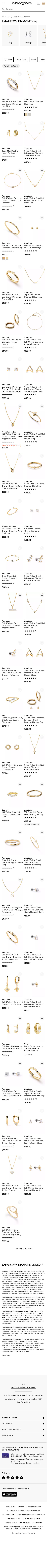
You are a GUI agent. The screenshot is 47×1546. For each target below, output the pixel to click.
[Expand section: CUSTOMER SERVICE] (23, 1418)
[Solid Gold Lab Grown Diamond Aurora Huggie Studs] (34, 653)
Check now (36, 1463)
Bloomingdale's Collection (21, 1307)
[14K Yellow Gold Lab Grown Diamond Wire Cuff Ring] (12, 511)
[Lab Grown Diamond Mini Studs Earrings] (34, 228)
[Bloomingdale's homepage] (3, 17)
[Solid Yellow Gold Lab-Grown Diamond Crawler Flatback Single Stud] (12, 653)
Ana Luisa (40, 1305)
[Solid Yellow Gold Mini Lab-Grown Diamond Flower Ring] (34, 416)
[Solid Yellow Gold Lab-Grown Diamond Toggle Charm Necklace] (12, 605)
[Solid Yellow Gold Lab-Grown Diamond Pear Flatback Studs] (34, 1121)
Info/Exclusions (23, 1402)
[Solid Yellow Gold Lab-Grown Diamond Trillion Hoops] (12, 1121)
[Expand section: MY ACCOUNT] (23, 1424)
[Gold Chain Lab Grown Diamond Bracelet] (12, 558)
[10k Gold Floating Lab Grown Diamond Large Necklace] (12, 890)
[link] (12, 106)
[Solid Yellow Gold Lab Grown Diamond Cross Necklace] (34, 747)
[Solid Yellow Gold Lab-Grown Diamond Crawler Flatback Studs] (34, 558)
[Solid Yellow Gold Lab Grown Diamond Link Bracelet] (12, 180)
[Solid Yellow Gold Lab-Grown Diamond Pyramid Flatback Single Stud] (34, 984)
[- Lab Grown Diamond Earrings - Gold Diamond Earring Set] (34, 700)
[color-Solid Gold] (7, 258)
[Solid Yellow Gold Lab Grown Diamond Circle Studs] (12, 747)
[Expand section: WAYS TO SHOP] (23, 1436)
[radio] (26, 114)
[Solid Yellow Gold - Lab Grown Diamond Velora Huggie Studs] (34, 369)
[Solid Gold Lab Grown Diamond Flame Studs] (12, 1028)
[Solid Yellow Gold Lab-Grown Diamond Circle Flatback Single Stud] (34, 890)
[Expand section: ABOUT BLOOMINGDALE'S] (23, 1430)
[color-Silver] (29, 114)
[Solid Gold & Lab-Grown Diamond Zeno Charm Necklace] (12, 466)
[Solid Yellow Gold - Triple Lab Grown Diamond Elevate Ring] (34, 1073)
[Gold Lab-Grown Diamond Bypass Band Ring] (12, 842)
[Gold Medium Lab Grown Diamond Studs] (34, 511)
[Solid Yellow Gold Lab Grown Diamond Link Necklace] (34, 180)
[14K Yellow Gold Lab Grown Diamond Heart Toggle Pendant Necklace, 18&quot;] (12, 416)
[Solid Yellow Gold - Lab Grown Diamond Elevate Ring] (12, 277)
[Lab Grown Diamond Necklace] (34, 84)
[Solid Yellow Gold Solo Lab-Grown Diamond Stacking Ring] (34, 842)
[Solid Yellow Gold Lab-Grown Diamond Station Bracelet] (34, 322)
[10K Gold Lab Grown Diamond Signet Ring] (34, 794)
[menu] (3, 3)
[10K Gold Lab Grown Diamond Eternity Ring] (12, 228)
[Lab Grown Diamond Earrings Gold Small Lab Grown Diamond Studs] (12, 369)
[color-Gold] (26, 114)
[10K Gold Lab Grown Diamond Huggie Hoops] (12, 322)
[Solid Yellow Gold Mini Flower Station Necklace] (34, 605)
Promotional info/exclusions (21, 1463)
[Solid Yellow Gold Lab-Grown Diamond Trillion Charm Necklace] (12, 1168)
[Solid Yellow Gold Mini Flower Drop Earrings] (12, 984)
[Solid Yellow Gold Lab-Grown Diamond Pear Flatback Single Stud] (34, 937)
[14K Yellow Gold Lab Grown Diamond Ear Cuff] (12, 794)
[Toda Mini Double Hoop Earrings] (12, 133)
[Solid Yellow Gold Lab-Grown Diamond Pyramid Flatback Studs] (34, 1168)
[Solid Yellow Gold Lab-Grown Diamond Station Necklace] (34, 133)
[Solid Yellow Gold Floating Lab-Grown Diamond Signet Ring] (12, 1212)
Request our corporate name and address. (26, 1529)
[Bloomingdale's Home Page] (22, 3)
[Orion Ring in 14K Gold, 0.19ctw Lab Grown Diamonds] (12, 700)
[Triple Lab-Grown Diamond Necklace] (34, 277)
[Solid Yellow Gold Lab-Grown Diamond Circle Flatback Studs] (12, 1073)
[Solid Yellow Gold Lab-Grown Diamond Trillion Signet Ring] (12, 937)
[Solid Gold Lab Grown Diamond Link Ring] (34, 466)
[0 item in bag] (43, 3)
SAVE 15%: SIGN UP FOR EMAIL (23, 1388)
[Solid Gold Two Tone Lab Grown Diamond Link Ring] (12, 84)
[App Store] (9, 1494)
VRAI (34, 1305)
